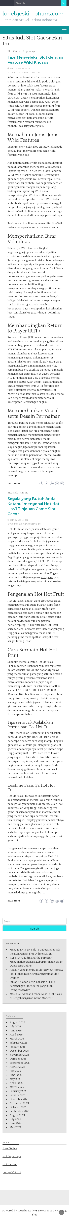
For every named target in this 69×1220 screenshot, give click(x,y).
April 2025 (16, 1083)
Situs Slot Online (18, 492)
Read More (14, 484)
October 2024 (18, 1107)
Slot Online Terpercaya (22, 51)
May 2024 (15, 1127)
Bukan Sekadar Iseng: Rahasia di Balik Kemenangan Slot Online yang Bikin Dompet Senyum (32, 985)
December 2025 (19, 1050)
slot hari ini (10, 1164)
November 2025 (19, 1054)
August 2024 (17, 1115)
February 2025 (18, 1091)
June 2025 (16, 1074)
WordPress (24, 1210)
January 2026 (17, 1046)
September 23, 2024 (20, 68)
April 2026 (16, 1034)
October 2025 (18, 1058)
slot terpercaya (12, 1156)
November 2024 (19, 1103)
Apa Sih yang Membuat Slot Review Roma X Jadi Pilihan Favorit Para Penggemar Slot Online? (36, 973)
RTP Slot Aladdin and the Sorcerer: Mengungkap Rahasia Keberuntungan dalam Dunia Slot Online (36, 961)
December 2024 (19, 1099)
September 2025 (20, 1062)
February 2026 (18, 1042)
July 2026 (15, 1026)
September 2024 (19, 1111)
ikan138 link (10, 1148)
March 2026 (17, 1038)
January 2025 (17, 1095)
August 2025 (17, 1066)
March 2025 (17, 1087)
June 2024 (15, 1123)
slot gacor (47, 577)
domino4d (24, 467)
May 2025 (15, 1078)
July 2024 (15, 1119)
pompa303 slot (12, 1172)
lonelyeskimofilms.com (33, 13)
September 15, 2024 (19, 520)
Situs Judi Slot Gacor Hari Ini (24, 73)
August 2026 (17, 1022)
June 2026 (16, 1030)
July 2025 (15, 1070)
